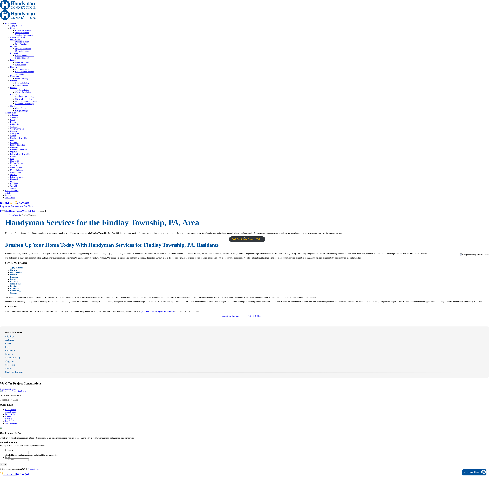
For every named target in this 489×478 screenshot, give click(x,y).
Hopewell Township (18, 149)
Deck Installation (22, 42)
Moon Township (17, 168)
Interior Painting (21, 85)
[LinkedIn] (18, 474)
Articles (8, 193)
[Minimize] (479, 434)
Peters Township (17, 177)
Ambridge (14, 117)
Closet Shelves (21, 108)
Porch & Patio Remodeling (26, 101)
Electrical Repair (22, 58)
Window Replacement (24, 35)
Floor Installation (22, 69)
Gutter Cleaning (21, 78)
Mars (12, 159)
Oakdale (13, 175)
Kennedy (14, 156)
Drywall (13, 46)
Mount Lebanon (16, 170)
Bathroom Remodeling (24, 104)
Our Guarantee (11, 423)
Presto (12, 181)
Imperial (13, 152)
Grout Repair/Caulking (24, 71)
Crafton (13, 136)
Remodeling (15, 94)
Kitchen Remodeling (23, 99)
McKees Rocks (16, 163)
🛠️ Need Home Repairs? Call (14, 211)
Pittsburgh (14, 179)
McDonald (14, 161)
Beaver (13, 122)
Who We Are (10, 414)
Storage (13, 106)
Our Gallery (10, 197)
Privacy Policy (33, 469)
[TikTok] (28, 474)
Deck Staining (21, 44)
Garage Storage (21, 110)
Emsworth (14, 142)
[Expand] (483, 434)
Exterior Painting (22, 83)
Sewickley (14, 186)
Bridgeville (14, 124)
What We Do (10, 23)
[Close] (486, 434)
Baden (12, 120)
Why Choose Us (11, 191)
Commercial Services (18, 37)
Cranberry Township (18, 138)
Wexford (13, 188)
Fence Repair (20, 65)
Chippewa (14, 131)
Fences (13, 60)
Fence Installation (22, 62)
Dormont (13, 140)
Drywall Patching (22, 51)
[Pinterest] (26, 474)
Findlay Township (17, 145)
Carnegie (13, 126)
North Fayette (15, 172)
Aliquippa (14, 115)
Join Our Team (26, 206)
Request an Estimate (9, 206)
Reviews (8, 195)
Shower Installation (23, 92)
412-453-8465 (23, 203)
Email (7, 457)
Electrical (14, 53)
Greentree (14, 147)
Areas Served (10, 113)
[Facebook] (16, 474)
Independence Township (20, 154)
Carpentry (14, 28)
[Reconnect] (475, 434)
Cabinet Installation (23, 30)
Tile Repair (19, 74)
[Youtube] (23, 474)
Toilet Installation (22, 90)
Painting (13, 81)
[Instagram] (20, 474)
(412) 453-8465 (33, 211)
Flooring (13, 67)
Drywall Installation (23, 49)
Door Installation (22, 33)
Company (9, 450)
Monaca (13, 165)
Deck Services (16, 39)
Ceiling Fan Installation (24, 55)
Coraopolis (14, 133)
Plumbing (14, 88)
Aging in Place (16, 26)
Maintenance (15, 76)
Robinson (14, 184)
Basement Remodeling (24, 97)
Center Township (17, 129)
